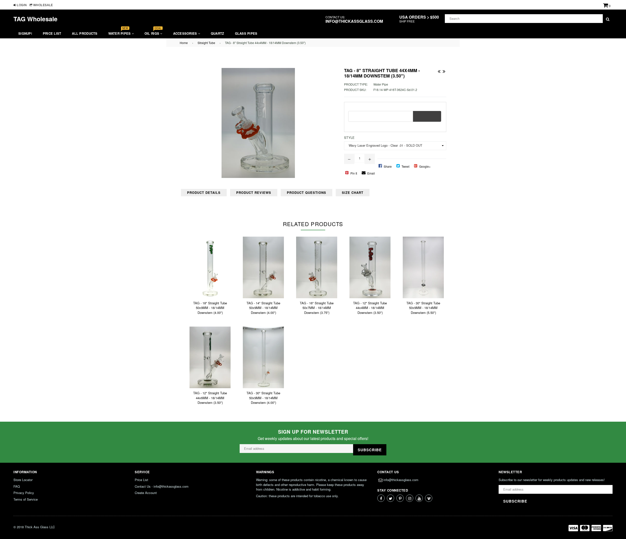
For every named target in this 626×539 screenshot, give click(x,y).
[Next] (443, 70)
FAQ (16, 486)
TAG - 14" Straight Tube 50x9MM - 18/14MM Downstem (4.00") (263, 308)
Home (184, 43)
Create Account (146, 492)
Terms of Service (25, 499)
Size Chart (352, 192)
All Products (84, 33)
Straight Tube (206, 43)
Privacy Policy (23, 492)
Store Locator (23, 479)
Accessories (185, 33)
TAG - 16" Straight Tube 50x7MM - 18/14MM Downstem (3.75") (317, 308)
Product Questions (306, 192)
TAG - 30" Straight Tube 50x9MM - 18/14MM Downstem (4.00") (263, 398)
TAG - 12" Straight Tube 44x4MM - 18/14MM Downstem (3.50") (370, 308)
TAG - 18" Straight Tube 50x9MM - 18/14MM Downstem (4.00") (210, 308)
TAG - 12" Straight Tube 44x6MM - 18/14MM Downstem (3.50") (210, 398)
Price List (52, 33)
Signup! (25, 33)
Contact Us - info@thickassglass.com (162, 486)
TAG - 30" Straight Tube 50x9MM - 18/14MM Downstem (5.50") (423, 308)
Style (349, 137)
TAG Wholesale (35, 18)
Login (21, 5)
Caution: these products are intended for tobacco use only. (297, 496)
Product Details (204, 192)
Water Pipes (120, 32)
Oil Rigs (153, 32)
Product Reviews (253, 192)
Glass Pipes (246, 33)
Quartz (217, 33)
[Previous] (438, 70)
